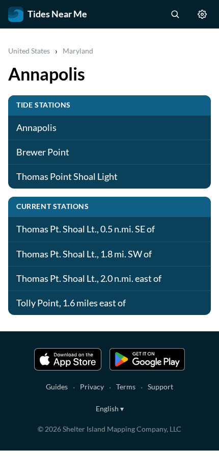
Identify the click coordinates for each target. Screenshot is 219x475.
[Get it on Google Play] (147, 359)
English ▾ (110, 408)
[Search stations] (174, 14)
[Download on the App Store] (67, 359)
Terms (125, 386)
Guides (57, 386)
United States (29, 50)
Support (160, 386)
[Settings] (202, 14)
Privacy (92, 386)
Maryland (78, 50)
